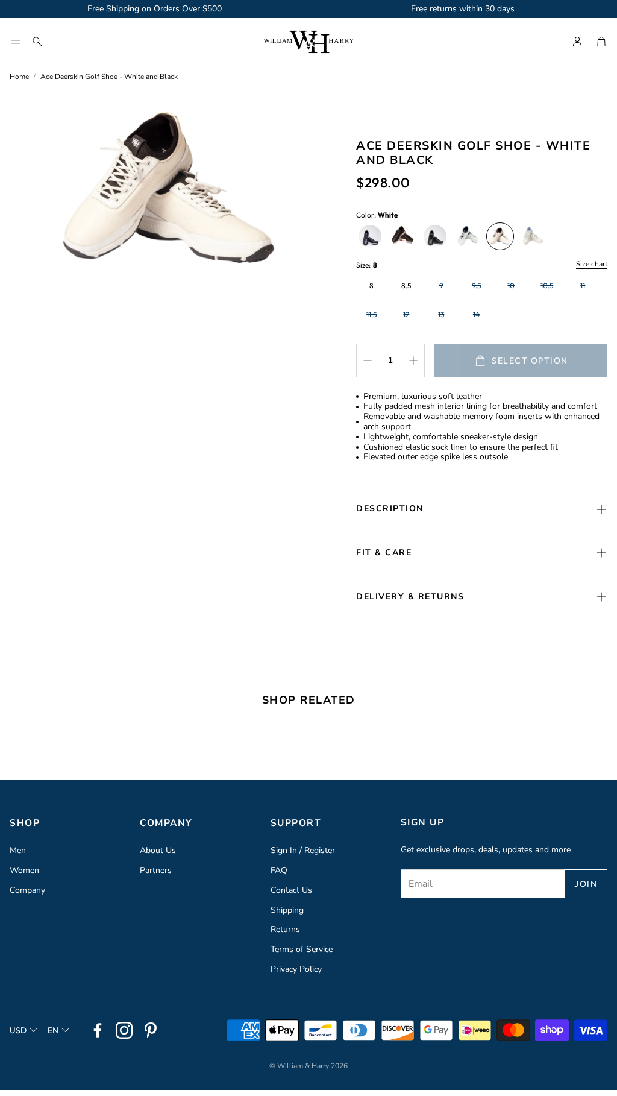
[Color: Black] (435, 236)
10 (511, 285)
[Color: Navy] (467, 236)
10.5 (546, 285)
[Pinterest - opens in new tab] (150, 1030)
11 (582, 285)
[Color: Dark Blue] (370, 236)
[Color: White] (500, 236)
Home (19, 76)
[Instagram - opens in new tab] (124, 1030)
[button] (16, 41)
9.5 (476, 285)
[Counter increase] (413, 360)
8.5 (406, 285)
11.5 (371, 314)
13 (441, 314)
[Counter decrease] (367, 360)
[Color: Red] (402, 236)
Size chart (591, 264)
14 (476, 314)
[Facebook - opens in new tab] (97, 1030)
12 (406, 314)
